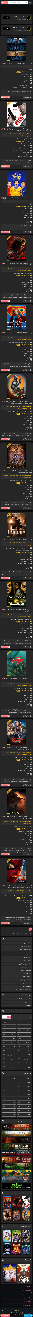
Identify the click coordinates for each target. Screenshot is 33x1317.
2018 (14, 1099)
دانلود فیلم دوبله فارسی (25, 980)
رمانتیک (28, 1043)
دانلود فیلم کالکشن (26, 986)
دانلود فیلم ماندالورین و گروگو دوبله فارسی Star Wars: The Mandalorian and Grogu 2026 (19, 402)
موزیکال (28, 1063)
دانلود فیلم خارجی (26, 977)
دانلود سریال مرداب (26, 1002)
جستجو (4, 3)
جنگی (28, 1035)
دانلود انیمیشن (27, 943)
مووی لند (15, 1310)
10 (4, 929)
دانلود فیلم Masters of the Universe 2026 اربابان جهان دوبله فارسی (19, 748)
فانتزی (17, 480)
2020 (14, 1103)
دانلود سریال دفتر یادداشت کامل (23, 999)
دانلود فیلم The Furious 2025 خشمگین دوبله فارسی (19, 679)
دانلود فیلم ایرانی (27, 973)
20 (30, 933)
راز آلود (13, 1039)
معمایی (25, 70)
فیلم (9, 1017)
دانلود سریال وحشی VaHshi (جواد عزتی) (20, 64)
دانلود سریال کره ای (26, 967)
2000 (28, 1079)
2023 (22, 211)
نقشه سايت (13, 1315)
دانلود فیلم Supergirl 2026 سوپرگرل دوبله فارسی (20, 333)
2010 (14, 1083)
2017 (28, 1099)
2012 (14, 1087)
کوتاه (28, 1055)
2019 (28, 1103)
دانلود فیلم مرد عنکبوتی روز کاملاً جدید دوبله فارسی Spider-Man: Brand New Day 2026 (19, 886)
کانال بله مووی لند (28, 1315)
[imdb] (18, 72)
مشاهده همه (6, 18)
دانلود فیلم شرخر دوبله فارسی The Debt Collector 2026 (20, 264)
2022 (14, 1107)
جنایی (22, 139)
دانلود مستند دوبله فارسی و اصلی (23, 989)
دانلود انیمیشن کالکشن (25, 949)
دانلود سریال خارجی (26, 970)
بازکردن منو (26, 3)
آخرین (13, 933)
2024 (14, 1111)
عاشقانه (28, 1047)
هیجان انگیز (19, 70)
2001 (14, 1079)
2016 (14, 1095)
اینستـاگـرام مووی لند (5, 1315)
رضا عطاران (28, 1005)
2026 (25, 146)
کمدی (25, 204)
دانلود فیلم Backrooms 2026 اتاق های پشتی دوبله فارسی (19, 610)
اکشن (25, 139)
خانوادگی (21, 411)
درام (22, 342)
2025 (25, 77)
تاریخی (13, 1027)
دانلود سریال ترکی (26, 961)
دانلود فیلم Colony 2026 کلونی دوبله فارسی (20, 540)
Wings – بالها (27, 954)
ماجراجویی (11, 342)
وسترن (13, 1067)
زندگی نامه (12, 1043)
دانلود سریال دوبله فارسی (25, 964)
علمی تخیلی (17, 342)
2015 (28, 1095)
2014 (14, 1091)
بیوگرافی (28, 1027)
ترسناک (21, 480)
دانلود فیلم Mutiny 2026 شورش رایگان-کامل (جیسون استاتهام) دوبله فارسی (19, 129)
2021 (25, 211)
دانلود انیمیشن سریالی (25, 946)
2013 (28, 1091)
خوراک (20, 1315)
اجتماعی (28, 1023)
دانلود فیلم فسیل (27, 1305)
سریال (4, 1017)
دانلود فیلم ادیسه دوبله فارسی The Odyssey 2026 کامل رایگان (19, 817)
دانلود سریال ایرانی (26, 957)
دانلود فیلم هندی (27, 983)
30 (26, 933)
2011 (28, 1087)
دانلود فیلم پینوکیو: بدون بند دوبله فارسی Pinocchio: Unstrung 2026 (20, 471)
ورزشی (28, 1067)
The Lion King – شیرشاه (25, 952)
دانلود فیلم (28, 1286)
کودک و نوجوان (11, 1055)
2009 (28, 1083)
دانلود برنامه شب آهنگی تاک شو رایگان (21, 198)
